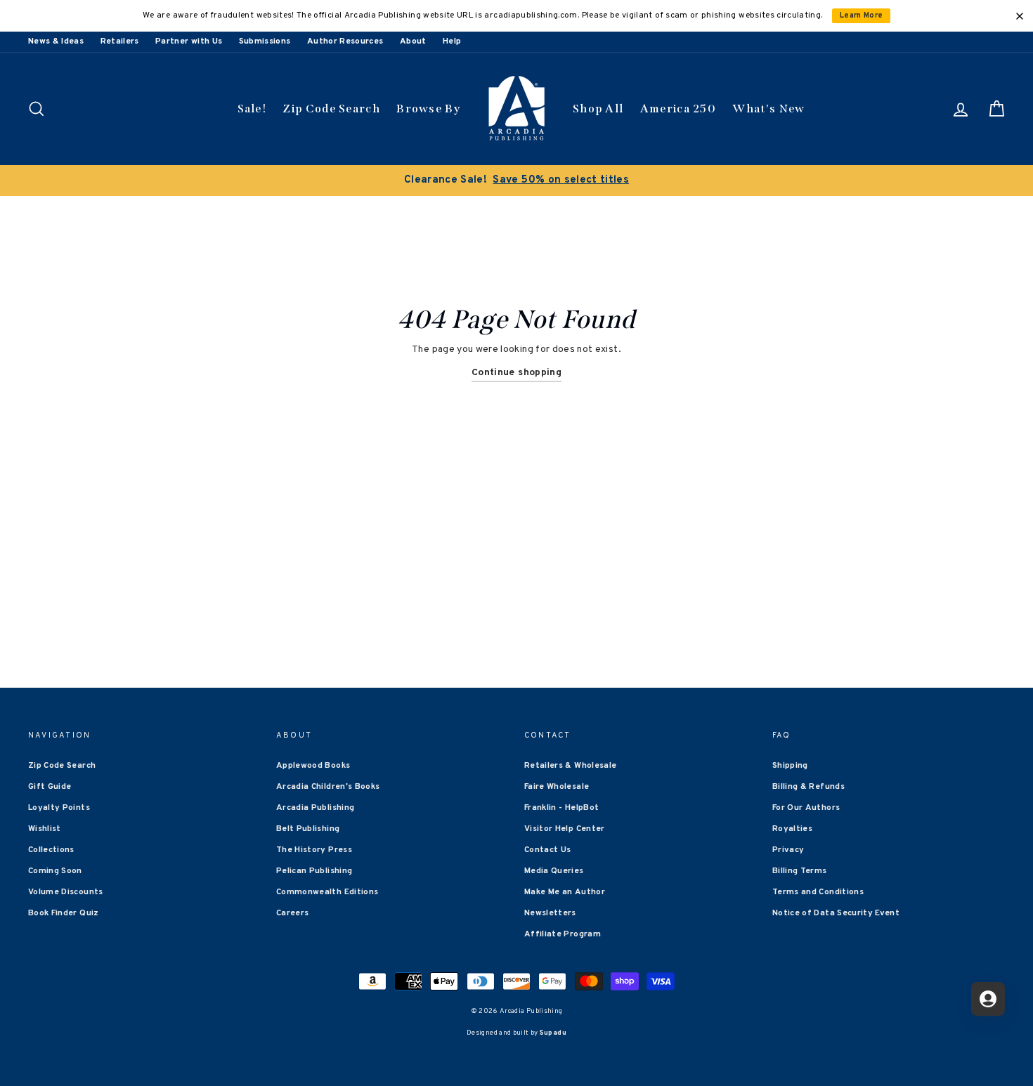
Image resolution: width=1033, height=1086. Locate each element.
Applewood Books (313, 765)
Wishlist (44, 829)
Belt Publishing (307, 829)
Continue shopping (516, 373)
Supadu (553, 1033)
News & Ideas (56, 41)
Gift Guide (50, 786)
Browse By (428, 108)
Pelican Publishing (314, 871)
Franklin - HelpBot (561, 807)
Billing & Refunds (808, 786)
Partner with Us (188, 41)
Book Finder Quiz (63, 913)
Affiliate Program (562, 934)
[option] (516, 180)
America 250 (678, 108)
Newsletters (550, 913)
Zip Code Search (331, 108)
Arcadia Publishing (315, 807)
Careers (292, 913)
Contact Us (547, 850)
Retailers (119, 41)
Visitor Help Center (564, 829)
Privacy (788, 850)
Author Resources (345, 41)
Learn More (861, 15)
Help (452, 41)
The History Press (314, 850)
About (413, 41)
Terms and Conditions (818, 892)
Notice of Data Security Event (835, 913)
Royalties (792, 829)
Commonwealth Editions (327, 892)
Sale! (252, 108)
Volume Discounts (65, 892)
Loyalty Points (59, 807)
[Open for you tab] (988, 999)
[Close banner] (1019, 16)
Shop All (598, 108)
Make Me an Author (564, 892)
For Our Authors (806, 807)
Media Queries (554, 871)
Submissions (265, 41)
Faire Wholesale (556, 786)
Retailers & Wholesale (570, 765)
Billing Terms (799, 871)
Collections (51, 850)
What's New (768, 108)
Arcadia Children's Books (327, 786)
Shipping (790, 765)
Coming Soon (55, 871)
